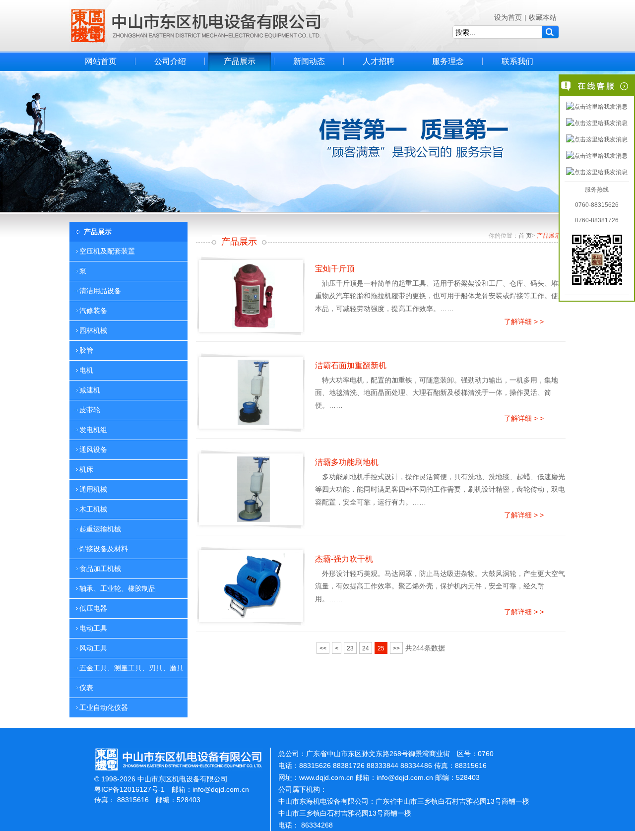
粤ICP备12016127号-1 (129, 789)
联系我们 (517, 61)
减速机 (89, 390)
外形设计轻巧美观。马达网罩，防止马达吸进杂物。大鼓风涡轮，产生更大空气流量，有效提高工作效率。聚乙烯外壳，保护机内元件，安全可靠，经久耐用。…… (440, 586)
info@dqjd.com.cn (220, 789)
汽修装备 (93, 311)
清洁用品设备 (100, 291)
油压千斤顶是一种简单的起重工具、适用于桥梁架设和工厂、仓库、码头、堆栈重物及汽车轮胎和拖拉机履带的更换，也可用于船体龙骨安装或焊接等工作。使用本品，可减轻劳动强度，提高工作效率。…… (440, 295)
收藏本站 (543, 17)
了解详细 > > (524, 321)
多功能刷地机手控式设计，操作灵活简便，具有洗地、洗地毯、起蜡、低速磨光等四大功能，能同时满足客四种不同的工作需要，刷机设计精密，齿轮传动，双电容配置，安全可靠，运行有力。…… (440, 489)
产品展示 (239, 61)
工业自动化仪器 (103, 707)
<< (322, 648)
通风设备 (93, 449)
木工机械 (93, 509)
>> (396, 648)
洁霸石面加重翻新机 (350, 365)
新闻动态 (309, 61)
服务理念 (448, 61)
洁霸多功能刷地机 (347, 462)
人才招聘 (378, 61)
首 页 (525, 235)
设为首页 (508, 17)
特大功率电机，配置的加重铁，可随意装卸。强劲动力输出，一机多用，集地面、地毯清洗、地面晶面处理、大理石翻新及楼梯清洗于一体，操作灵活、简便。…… (436, 392)
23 (350, 648)
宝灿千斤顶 (335, 268)
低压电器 (93, 608)
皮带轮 (89, 410)
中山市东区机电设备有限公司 (195, 26)
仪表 (86, 688)
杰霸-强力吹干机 (344, 559)
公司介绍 (170, 61)
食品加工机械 (100, 569)
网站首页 (101, 61)
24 (365, 648)
